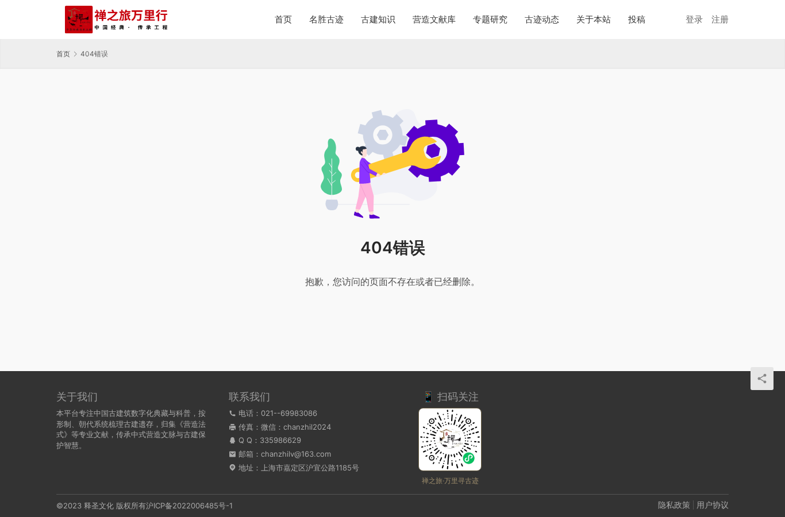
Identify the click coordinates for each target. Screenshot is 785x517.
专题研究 (490, 19)
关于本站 (593, 19)
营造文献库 (434, 19)
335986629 (280, 440)
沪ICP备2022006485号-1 (189, 505)
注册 (720, 19)
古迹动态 (542, 19)
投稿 (636, 19)
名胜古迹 (326, 19)
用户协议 (713, 505)
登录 (694, 19)
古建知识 (378, 19)
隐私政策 (674, 505)
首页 (283, 19)
